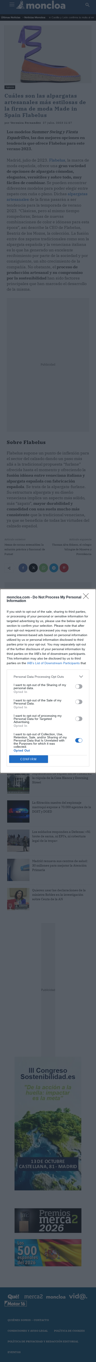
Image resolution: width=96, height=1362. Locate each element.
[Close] (87, 597)
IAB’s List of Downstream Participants (53, 663)
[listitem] (48, 676)
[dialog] (48, 681)
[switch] (78, 686)
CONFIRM (28, 759)
